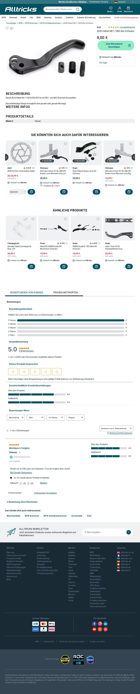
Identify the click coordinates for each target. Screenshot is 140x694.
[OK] (128, 532)
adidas (71, 552)
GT (69, 579)
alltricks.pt (125, 567)
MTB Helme (95, 555)
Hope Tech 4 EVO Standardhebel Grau (113, 247)
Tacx (70, 567)
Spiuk (70, 570)
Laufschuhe (95, 564)
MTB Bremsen (31, 23)
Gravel (23, 17)
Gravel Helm (95, 594)
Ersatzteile (77, 516)
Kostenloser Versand (83, 2)
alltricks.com (127, 558)
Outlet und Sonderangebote (126, 17)
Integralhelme (96, 561)
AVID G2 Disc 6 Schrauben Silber (21, 171)
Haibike (71, 555)
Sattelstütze (95, 591)
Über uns (10, 552)
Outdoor (58, 17)
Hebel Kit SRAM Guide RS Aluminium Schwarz (51, 247)
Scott (70, 600)
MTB (4, 17)
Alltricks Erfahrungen (16, 567)
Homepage (11, 23)
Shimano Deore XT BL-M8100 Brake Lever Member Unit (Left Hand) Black (53, 172)
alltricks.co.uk (127, 552)
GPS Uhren (94, 585)
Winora (71, 594)
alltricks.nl (125, 570)
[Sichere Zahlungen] (43, 626)
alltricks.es (126, 561)
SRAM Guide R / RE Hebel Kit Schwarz (85, 247)
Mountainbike (13, 516)
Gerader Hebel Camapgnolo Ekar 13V (19, 247)
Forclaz (71, 585)
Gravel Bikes (95, 579)
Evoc (70, 588)
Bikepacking (95, 576)
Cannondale (73, 591)
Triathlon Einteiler (98, 588)
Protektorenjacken (98, 600)
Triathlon (69, 17)
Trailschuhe (95, 567)
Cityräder (94, 570)
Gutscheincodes (14, 573)
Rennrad (13, 17)
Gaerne (71, 582)
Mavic (71, 561)
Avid (99, 27)
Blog (9, 579)
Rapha (71, 597)
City (31, 17)
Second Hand (104, 17)
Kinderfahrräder (97, 603)
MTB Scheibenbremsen (50, 23)
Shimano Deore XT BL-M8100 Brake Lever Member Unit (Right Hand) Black (119, 172)
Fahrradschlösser (98, 606)
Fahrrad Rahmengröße (47, 570)
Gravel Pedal (95, 597)
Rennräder (94, 582)
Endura (71, 558)
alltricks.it (125, 564)
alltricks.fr (125, 555)
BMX (39, 17)
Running (47, 17)
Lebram (71, 573)
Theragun (72, 564)
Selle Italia (73, 576)
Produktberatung (44, 567)
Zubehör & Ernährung (86, 17)
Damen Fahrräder (98, 558)
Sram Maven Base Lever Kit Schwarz (84, 172)
